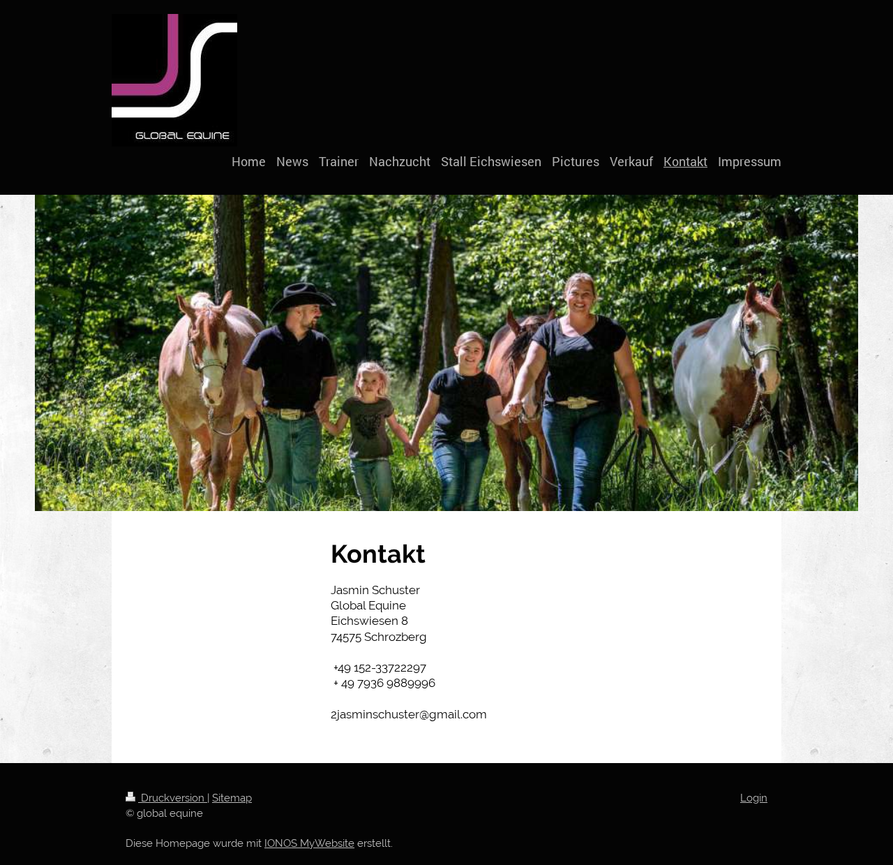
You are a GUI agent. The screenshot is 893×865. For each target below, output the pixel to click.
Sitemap (232, 798)
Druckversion (172, 798)
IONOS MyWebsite (309, 843)
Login (753, 798)
